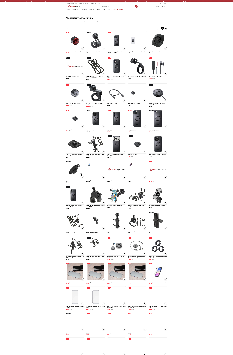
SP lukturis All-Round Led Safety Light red (74, 51)
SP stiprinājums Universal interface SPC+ (136, 51)
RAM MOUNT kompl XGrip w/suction (114, 205)
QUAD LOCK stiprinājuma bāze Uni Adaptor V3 (157, 52)
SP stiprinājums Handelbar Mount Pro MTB (137, 76)
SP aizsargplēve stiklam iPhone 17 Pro (115, 180)
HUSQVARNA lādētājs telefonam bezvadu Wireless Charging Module (136, 257)
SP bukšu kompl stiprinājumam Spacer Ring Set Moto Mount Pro (158, 257)
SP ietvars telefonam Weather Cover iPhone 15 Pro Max (75, 307)
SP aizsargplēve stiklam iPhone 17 (93, 180)
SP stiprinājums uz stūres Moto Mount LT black (95, 104)
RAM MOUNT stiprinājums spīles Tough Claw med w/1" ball (95, 206)
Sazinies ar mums (70, 3)
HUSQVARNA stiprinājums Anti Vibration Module (115, 257)
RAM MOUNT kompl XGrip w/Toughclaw (157, 205)
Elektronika (91, 9)
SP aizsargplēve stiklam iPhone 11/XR (115, 282)
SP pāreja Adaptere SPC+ (71, 129)
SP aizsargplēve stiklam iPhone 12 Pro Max (75, 282)
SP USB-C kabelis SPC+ (112, 103)
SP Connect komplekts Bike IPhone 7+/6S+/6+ (156, 332)
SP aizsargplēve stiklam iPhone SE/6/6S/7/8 (158, 282)
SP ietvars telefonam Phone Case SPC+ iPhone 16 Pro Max (94, 129)
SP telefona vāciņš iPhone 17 (155, 180)
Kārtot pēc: (139, 28)
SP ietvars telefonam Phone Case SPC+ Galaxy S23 (115, 129)
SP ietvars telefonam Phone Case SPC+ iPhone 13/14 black (136, 129)
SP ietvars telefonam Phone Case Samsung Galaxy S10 (137, 332)
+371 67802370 (163, 3)
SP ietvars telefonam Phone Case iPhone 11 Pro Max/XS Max (137, 307)
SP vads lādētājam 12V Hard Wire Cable (157, 76)
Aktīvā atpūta (84, 9)
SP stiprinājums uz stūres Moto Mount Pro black (95, 52)
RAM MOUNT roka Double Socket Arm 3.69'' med (158, 232)
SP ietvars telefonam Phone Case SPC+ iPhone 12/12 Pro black (115, 52)
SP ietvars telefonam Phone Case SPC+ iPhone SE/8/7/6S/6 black (157, 129)
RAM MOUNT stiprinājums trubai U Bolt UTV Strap (137, 232)
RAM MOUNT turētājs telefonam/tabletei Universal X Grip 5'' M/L (74, 232)
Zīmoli (96, 3)
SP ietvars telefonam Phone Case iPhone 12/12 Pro (115, 77)
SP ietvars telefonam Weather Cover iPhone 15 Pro (95, 307)
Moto (68, 9)
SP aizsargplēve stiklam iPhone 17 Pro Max (137, 180)
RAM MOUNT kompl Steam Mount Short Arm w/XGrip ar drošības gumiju (75, 257)
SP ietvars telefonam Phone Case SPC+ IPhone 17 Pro (115, 155)
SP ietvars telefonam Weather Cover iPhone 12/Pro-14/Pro (116, 307)
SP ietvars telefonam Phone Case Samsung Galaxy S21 (95, 332)
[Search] (136, 6)
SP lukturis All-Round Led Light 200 (73, 103)
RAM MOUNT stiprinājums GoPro (72, 76)
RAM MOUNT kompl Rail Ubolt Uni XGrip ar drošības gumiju (95, 155)
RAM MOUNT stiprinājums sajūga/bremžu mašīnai (115, 232)
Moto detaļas (75, 9)
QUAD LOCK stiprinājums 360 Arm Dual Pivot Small (75, 180)
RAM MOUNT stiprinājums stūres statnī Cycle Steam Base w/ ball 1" (94, 232)
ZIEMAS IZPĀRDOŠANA (118, 9)
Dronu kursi (92, 3)
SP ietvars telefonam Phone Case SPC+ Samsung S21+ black (74, 206)
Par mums (86, 3)
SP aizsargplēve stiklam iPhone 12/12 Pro (95, 282)
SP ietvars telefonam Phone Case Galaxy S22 (74, 332)
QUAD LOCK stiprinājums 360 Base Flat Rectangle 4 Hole (74, 155)
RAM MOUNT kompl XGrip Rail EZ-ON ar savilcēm (136, 206)
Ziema (98, 9)
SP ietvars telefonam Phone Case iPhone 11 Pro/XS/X (158, 307)
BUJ (99, 3)
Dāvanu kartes (81, 3)
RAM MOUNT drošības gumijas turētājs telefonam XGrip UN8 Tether (94, 77)
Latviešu (157, 6)
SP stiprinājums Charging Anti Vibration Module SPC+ (157, 104)
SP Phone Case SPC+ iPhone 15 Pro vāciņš (157, 154)
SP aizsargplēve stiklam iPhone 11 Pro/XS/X (137, 282)
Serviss (76, 3)
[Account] (162, 6)
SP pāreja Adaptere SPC (133, 154)
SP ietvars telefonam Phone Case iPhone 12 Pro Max (116, 332)
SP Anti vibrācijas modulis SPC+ (134, 103)
